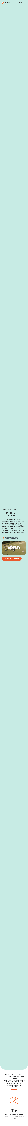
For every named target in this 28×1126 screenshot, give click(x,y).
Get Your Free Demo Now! (11, 558)
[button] (23, 2)
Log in (20, 2)
